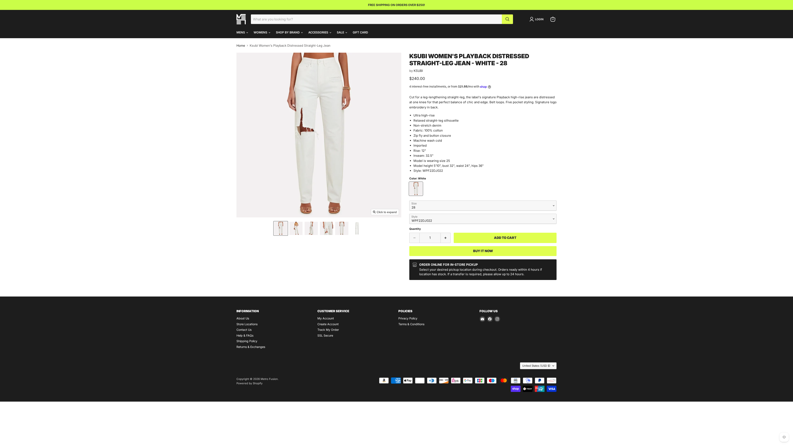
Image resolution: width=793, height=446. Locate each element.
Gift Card (360, 32)
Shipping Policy (246, 341)
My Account (325, 318)
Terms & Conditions (411, 324)
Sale (341, 32)
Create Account (328, 324)
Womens (261, 32)
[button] (281, 228)
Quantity (415, 228)
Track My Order (328, 329)
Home (240, 45)
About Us (242, 318)
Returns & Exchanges (250, 347)
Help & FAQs (244, 335)
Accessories (318, 32)
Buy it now (483, 251)
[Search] (507, 19)
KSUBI (418, 71)
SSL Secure (325, 335)
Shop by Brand (288, 32)
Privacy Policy (407, 318)
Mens (241, 32)
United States (536, 365)
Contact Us (244, 329)
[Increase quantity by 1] (446, 238)
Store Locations (247, 324)
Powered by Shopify (249, 383)
